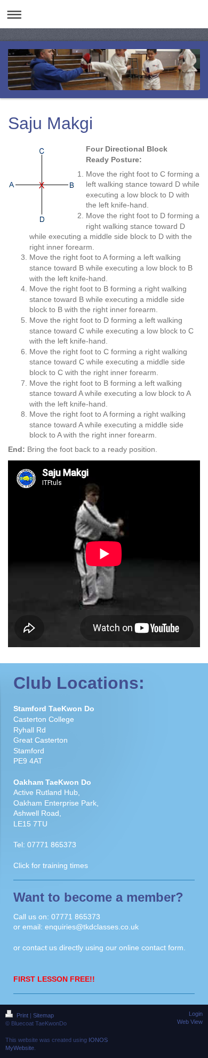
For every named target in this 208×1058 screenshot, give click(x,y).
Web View (190, 1022)
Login (196, 1014)
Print (22, 1015)
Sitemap (43, 1015)
